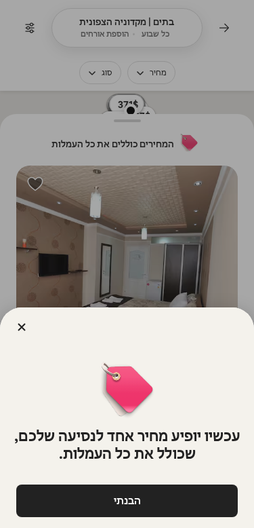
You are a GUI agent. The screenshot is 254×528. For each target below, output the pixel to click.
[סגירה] (21, 327)
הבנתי (127, 500)
